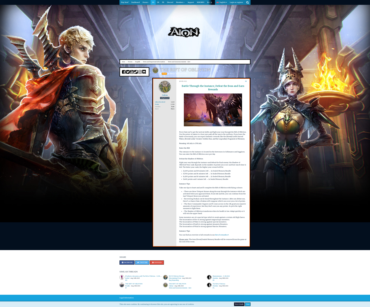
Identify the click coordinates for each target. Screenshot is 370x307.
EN (126, 280)
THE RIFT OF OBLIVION (134, 284)
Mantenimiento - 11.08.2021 (221, 276)
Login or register (236, 2)
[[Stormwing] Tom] (165, 278)
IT (126, 288)
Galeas (172, 74)
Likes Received (160, 102)
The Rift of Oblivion (219, 284)
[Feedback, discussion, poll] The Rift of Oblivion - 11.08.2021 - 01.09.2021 (148, 276)
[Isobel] (121, 278)
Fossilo (127, 286)
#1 (246, 81)
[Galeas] (165, 286)
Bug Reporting (174, 280)
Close (248, 304)
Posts (157, 104)
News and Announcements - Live (180, 288)
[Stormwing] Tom (175, 278)
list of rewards (221, 235)
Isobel (127, 278)
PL (213, 288)
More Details (239, 304)
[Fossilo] (121, 286)
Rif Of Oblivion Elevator (176, 276)
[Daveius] (209, 278)
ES (213, 280)
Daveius (215, 278)
